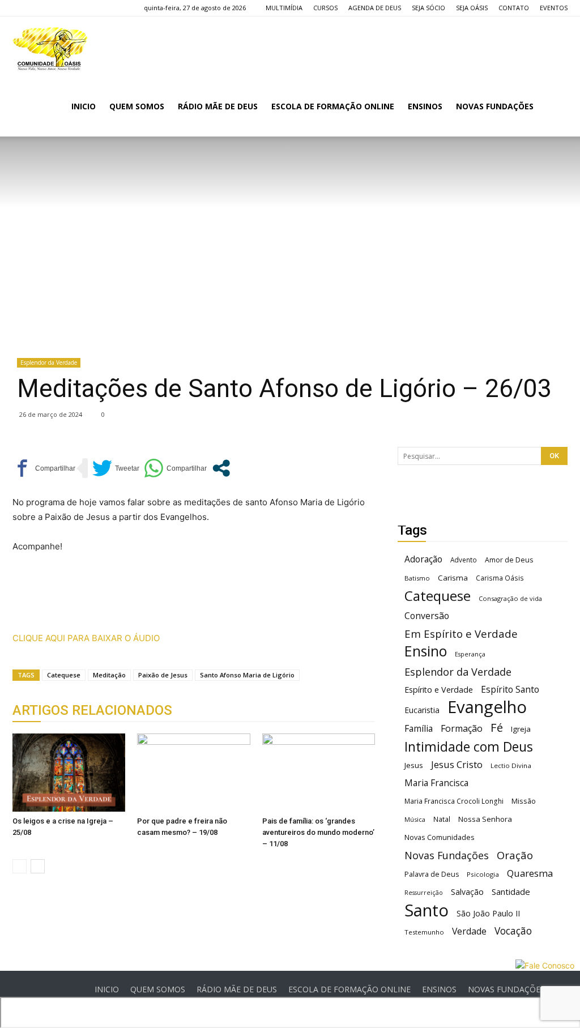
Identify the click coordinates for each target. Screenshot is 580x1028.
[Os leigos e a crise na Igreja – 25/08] (68, 772)
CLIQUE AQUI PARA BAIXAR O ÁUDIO (86, 638)
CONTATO (513, 7)
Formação (462, 729)
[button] (554, 107)
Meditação (109, 675)
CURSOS (325, 7)
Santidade (511, 891)
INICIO (83, 106)
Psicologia (483, 874)
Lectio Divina (511, 765)
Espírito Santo (510, 690)
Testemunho (424, 932)
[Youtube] (77, 8)
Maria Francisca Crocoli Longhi (454, 801)
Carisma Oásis (500, 578)
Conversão (426, 616)
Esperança (470, 654)
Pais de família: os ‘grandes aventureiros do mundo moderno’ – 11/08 (318, 832)
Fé (497, 727)
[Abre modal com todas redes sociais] (221, 468)
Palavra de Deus (431, 874)
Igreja (521, 729)
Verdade (469, 931)
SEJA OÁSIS (472, 7)
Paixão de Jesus (162, 675)
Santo (426, 910)
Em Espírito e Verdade (461, 633)
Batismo (417, 578)
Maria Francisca (436, 783)
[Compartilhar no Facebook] (43, 468)
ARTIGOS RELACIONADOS (92, 710)
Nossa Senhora (485, 819)
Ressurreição (423, 893)
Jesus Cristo (457, 764)
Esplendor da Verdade (48, 362)
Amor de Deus (509, 560)
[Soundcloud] (58, 8)
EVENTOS (554, 7)
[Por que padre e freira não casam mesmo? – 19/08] (193, 772)
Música (414, 819)
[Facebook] (20, 8)
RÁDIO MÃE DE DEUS (218, 106)
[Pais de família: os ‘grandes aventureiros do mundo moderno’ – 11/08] (318, 772)
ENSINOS (425, 106)
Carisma (453, 578)
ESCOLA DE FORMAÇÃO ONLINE (332, 106)
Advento (463, 559)
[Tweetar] (115, 468)
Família (418, 729)
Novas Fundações (446, 855)
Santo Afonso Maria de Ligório (247, 675)
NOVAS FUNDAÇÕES (495, 106)
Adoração (423, 559)
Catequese (63, 675)
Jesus (413, 765)
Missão (523, 801)
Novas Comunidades (439, 837)
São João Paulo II (488, 913)
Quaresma (530, 873)
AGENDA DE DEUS (374, 7)
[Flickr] (39, 8)
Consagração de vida (510, 598)
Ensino (425, 651)
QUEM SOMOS (136, 106)
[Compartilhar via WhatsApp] (175, 468)
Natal (441, 819)
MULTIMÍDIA (284, 7)
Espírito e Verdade (438, 689)
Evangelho (487, 707)
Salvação (467, 891)
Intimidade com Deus (468, 747)
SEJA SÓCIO (428, 7)
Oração (515, 855)
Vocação (513, 931)
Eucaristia (422, 710)
